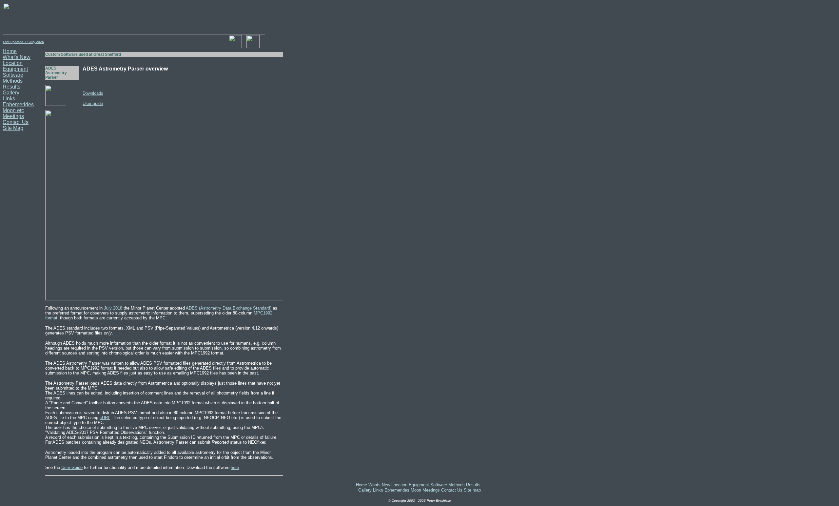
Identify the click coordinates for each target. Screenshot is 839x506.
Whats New (379, 484)
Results (11, 87)
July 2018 (113, 308)
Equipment (15, 69)
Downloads (93, 93)
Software (13, 75)
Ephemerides (18, 104)
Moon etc (13, 110)
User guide (93, 103)
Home (10, 51)
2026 (39, 42)
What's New (16, 57)
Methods (13, 81)
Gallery (11, 92)
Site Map (13, 128)
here (235, 467)
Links (9, 98)
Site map (472, 490)
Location (13, 63)
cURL (105, 417)
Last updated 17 (16, 42)
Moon (416, 490)
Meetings (13, 116)
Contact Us (16, 122)
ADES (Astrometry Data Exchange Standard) (228, 308)
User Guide (72, 467)
